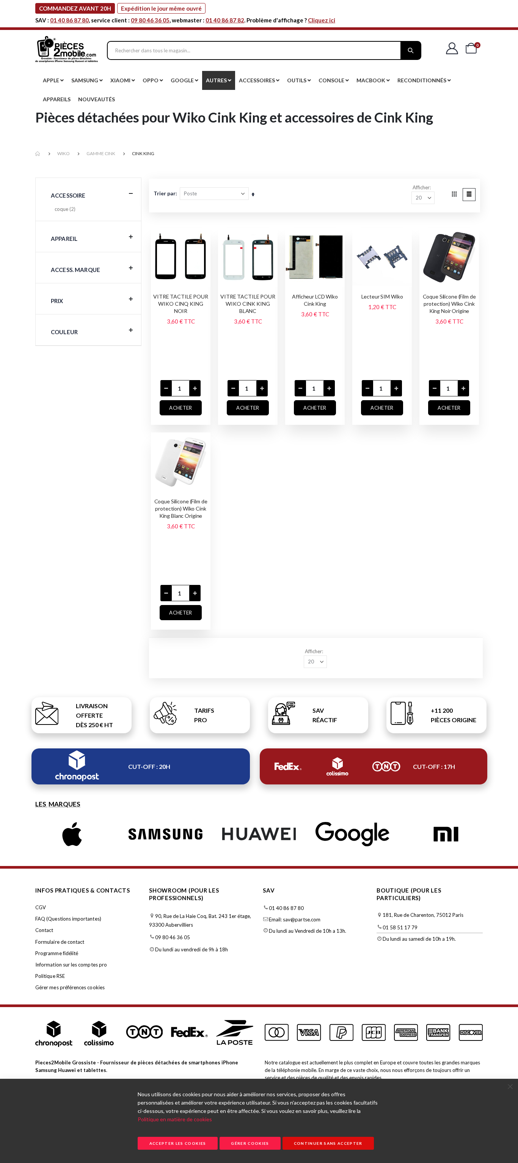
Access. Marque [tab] (75, 269)
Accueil (38, 153)
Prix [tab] (57, 300)
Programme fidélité (56, 953)
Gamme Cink (100, 153)
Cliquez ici (321, 20)
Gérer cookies (250, 1143)
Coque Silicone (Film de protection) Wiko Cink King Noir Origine (449, 303)
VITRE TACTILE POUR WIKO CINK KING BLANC (247, 303)
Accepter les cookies (177, 1143)
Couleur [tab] (64, 331)
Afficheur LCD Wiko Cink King (314, 300)
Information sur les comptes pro (71, 965)
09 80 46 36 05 (150, 20)
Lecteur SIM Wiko (382, 296)
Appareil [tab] (64, 238)
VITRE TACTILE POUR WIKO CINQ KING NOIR (180, 303)
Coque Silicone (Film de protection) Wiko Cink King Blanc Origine (180, 508)
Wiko (63, 153)
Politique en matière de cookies (175, 1119)
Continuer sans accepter (328, 1143)
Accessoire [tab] (68, 195)
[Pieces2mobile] (66, 50)
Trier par (165, 193)
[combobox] (264, 50)
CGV (40, 907)
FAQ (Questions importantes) (68, 919)
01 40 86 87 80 (69, 20)
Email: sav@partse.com (294, 919)
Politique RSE (50, 976)
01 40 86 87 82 (225, 20)
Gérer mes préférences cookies (70, 987)
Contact (44, 930)
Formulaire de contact (59, 942)
